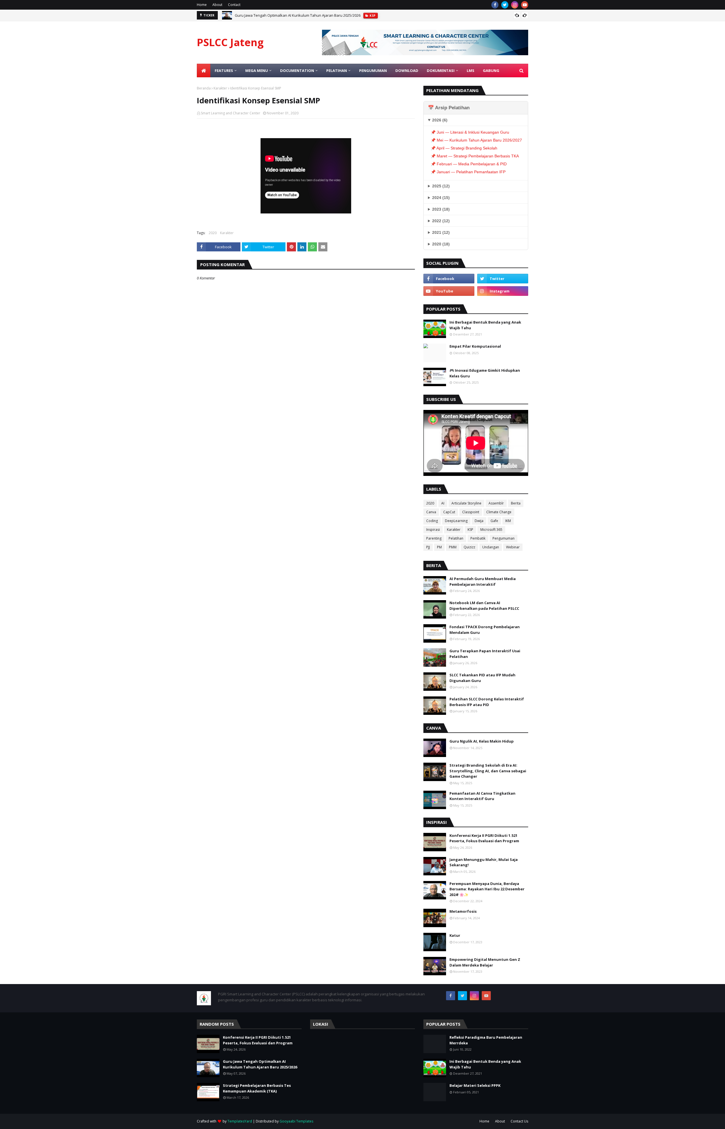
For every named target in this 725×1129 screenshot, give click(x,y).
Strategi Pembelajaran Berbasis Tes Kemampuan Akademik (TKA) (257, 1088)
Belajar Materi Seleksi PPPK (474, 1085)
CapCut (449, 512)
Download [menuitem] (406, 70)
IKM (508, 520)
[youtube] (524, 4)
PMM (453, 547)
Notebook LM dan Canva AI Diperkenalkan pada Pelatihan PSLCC (484, 605)
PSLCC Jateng (230, 42)
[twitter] (504, 4)
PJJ (428, 547)
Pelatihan (456, 538)
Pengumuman (503, 538)
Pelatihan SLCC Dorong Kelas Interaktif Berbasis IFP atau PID (486, 701)
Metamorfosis (463, 911)
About (217, 4)
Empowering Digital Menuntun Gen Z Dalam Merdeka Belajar (484, 962)
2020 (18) (441, 244)
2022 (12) (441, 221)
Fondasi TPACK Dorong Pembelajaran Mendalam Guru (484, 629)
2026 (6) (439, 120)
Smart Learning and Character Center (230, 113)
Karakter (220, 88)
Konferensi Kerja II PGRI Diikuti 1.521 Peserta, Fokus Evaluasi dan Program (484, 838)
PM (439, 547)
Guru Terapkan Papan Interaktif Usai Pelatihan (484, 653)
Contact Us (519, 1121)
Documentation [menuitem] (297, 70)
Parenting (434, 538)
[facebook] (494, 4)
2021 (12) (441, 232)
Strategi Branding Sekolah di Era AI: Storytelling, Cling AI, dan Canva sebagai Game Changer (487, 771)
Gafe (494, 520)
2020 (213, 232)
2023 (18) (441, 209)
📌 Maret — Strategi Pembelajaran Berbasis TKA (475, 156)
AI (442, 503)
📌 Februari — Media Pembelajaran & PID (469, 164)
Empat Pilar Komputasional (475, 346)
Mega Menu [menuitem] (256, 70)
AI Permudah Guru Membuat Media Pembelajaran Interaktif (482, 581)
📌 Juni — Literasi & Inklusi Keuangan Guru (470, 132)
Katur (454, 935)
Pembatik (477, 538)
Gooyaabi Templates (296, 1121)
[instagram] (514, 4)
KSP (470, 529)
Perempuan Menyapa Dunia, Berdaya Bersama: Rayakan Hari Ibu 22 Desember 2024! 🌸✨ (486, 889)
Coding (432, 520)
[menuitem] (203, 70)
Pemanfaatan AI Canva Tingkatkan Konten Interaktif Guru (482, 796)
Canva (431, 512)
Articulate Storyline (466, 503)
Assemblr (496, 503)
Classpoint (470, 512)
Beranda (204, 88)
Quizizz (469, 547)
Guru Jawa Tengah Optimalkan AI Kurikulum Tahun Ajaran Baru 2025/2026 (298, 15)
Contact (234, 4)
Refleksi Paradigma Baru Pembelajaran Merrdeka (485, 1040)
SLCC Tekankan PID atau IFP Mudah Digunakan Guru (482, 677)
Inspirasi (433, 529)
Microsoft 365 (491, 529)
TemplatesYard (239, 1121)
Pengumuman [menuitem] (373, 70)
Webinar (513, 547)
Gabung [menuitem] (491, 70)
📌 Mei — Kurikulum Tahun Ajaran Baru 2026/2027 (476, 140)
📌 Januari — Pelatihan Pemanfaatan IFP (468, 172)
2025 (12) (441, 186)
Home (202, 4)
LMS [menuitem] (470, 70)
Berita (516, 503)
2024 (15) (441, 197)
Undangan (490, 547)
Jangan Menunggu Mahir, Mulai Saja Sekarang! (483, 862)
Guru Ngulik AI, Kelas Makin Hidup (481, 741)
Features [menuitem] (224, 70)
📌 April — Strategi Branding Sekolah (464, 148)
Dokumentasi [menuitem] (441, 70)
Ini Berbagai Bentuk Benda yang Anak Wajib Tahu (485, 325)
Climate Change (498, 512)
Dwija (479, 520)
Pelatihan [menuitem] (336, 70)
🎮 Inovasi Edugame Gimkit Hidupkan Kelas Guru (484, 373)
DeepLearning (456, 520)
